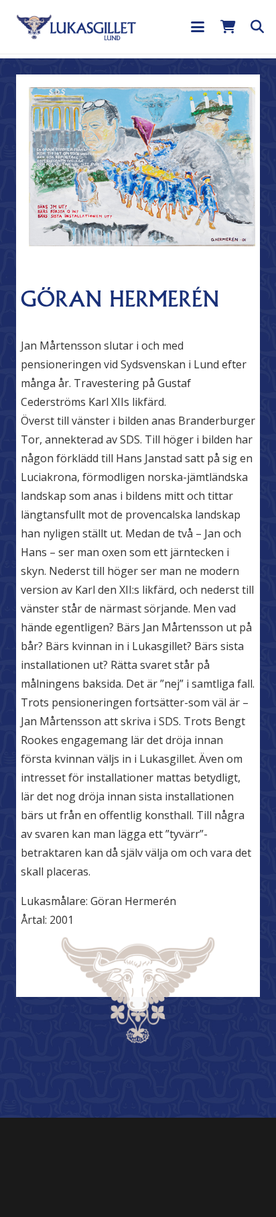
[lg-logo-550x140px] (76, 27)
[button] (197, 27)
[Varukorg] (228, 27)
